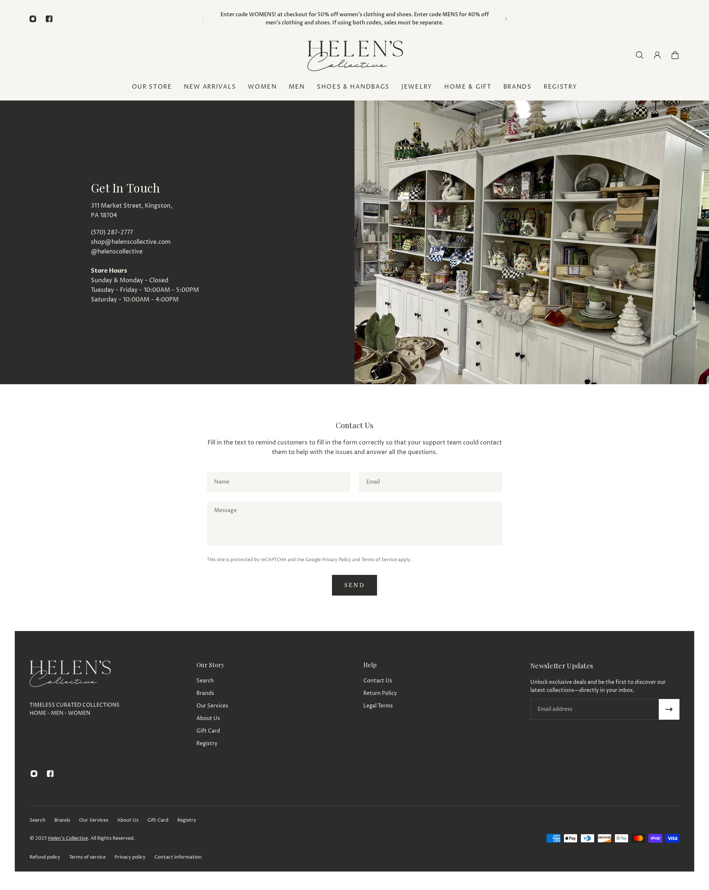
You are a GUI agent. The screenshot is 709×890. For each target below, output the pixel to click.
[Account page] (657, 55)
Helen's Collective (68, 838)
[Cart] (675, 55)
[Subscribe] (669, 709)
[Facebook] (49, 19)
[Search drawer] (639, 55)
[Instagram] (33, 19)
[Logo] (354, 55)
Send (354, 585)
